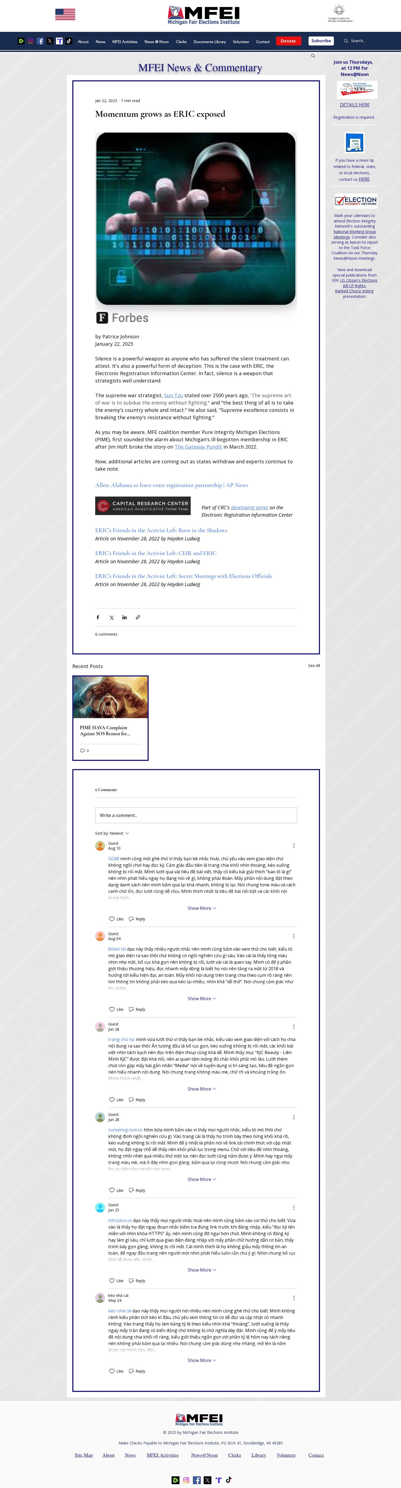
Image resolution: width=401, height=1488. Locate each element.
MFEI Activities (163, 1455)
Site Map (84, 1455)
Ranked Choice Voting (354, 290)
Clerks (234, 1455)
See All (314, 665)
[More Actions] (294, 846)
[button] (313, 55)
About (108, 1455)
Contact (316, 1455)
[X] (49, 41)
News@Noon (204, 1455)
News (130, 1455)
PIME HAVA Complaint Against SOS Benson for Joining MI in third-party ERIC (110, 731)
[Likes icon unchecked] (111, 919)
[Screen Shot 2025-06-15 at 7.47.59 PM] (59, 41)
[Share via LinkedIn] (124, 617)
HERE (364, 179)
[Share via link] (137, 617)
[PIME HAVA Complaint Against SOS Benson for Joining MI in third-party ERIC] (110, 697)
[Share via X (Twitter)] (111, 617)
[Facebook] (40, 41)
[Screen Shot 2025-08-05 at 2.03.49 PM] (21, 41)
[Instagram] (30, 41)
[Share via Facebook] (97, 617)
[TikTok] (68, 41)
